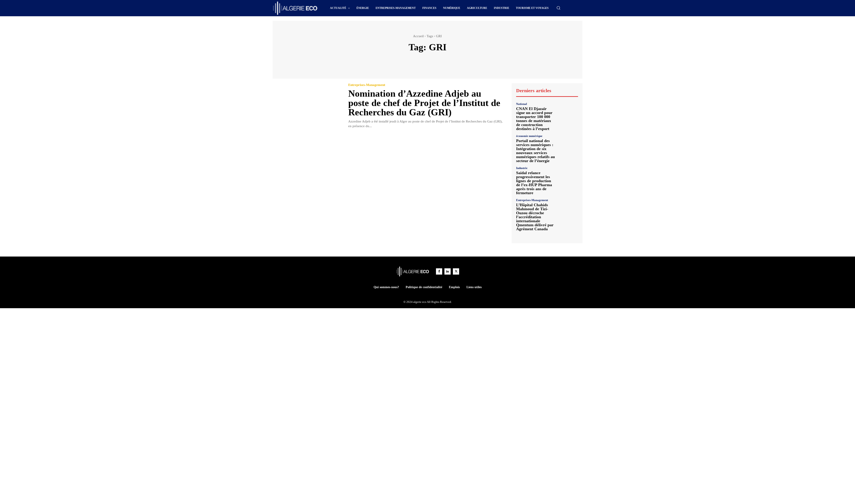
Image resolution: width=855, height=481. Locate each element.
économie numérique (529, 136)
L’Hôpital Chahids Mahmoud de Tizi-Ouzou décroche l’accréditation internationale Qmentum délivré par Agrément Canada (535, 217)
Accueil (418, 36)
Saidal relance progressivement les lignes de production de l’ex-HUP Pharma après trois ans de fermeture (534, 183)
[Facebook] (439, 271)
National (521, 103)
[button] (558, 8)
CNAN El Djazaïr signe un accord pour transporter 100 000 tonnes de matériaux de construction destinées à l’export (534, 118)
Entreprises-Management (366, 85)
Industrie (521, 168)
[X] (456, 271)
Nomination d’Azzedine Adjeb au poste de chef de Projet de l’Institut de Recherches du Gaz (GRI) (424, 102)
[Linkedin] (447, 271)
